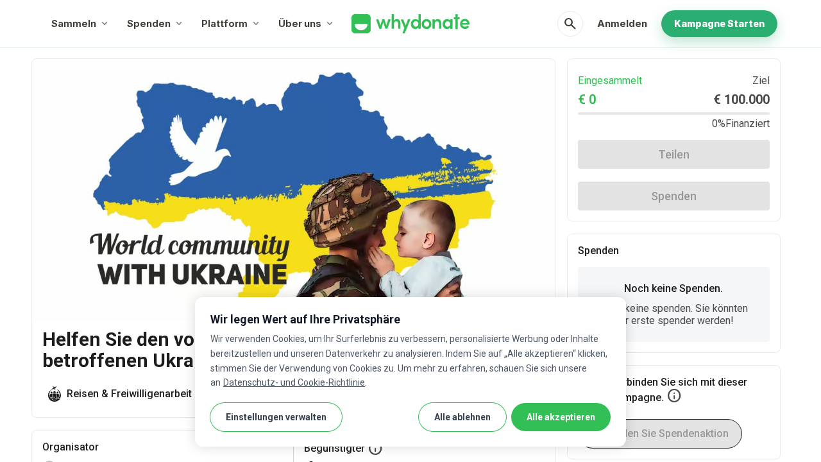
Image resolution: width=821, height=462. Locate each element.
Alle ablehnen (462, 417)
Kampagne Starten (719, 23)
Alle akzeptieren (561, 417)
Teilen (674, 154)
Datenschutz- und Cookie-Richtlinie (294, 382)
